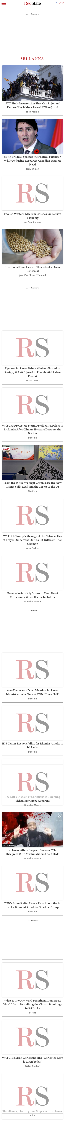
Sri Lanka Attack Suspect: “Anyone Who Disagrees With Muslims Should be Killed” (32, 852)
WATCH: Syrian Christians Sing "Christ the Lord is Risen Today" (32, 1060)
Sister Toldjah (32, 1066)
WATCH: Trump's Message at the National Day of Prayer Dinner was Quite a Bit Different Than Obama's (32, 540)
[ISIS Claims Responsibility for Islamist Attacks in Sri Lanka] (32, 722)
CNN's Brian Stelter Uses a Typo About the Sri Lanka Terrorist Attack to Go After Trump (32, 905)
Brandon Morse (32, 601)
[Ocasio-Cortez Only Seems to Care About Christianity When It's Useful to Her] (32, 572)
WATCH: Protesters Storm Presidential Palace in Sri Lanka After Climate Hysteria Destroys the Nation (32, 429)
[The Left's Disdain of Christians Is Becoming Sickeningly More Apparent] (32, 781)
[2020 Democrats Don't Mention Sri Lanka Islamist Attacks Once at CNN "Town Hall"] (32, 669)
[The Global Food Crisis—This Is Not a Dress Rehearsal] (32, 246)
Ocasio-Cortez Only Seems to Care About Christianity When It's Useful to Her (32, 595)
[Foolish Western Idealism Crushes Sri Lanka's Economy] (32, 192)
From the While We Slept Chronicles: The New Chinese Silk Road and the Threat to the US (32, 485)
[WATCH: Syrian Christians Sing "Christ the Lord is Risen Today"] (32, 1036)
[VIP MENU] (59, 3)
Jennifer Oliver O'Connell (32, 275)
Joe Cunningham (32, 222)
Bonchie (32, 437)
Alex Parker (32, 548)
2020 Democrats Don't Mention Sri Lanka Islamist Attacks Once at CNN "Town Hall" (32, 692)
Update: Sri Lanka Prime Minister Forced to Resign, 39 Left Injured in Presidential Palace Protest (33, 372)
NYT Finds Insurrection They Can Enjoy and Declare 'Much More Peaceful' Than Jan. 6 (32, 105)
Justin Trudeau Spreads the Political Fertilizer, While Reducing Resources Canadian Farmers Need (32, 161)
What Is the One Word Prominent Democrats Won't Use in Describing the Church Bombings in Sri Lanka (32, 1004)
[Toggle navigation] (4, 3)
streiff (32, 1012)
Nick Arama (32, 111)
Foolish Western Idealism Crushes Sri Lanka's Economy (32, 216)
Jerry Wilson (32, 168)
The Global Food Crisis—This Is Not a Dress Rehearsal (32, 269)
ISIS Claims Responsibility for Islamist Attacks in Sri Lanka (32, 745)
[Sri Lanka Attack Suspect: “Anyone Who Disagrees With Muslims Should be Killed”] (32, 829)
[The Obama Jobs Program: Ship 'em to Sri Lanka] (32, 1096)
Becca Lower (32, 380)
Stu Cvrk (32, 491)
